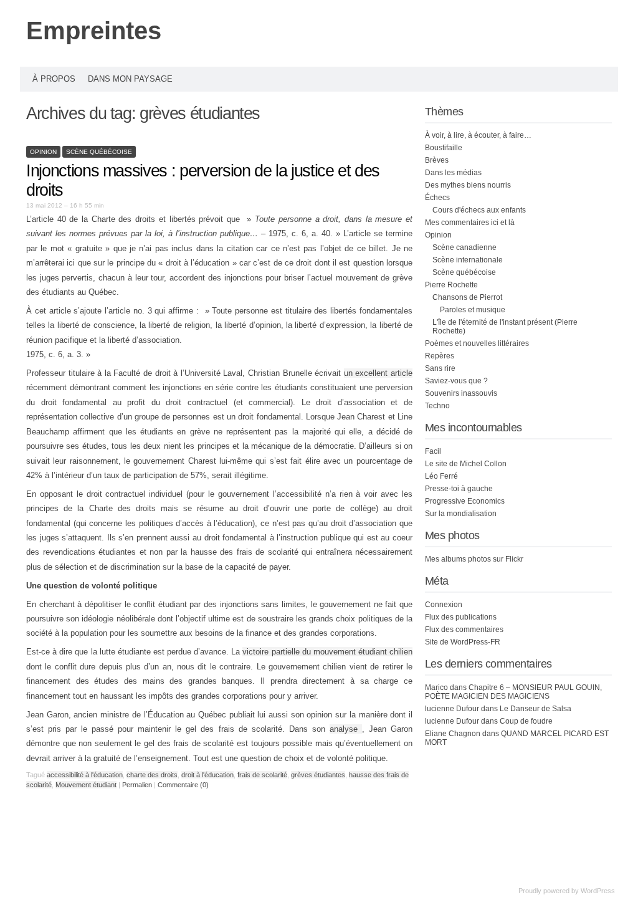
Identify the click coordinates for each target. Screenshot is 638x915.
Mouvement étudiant (86, 784)
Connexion (443, 604)
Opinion (43, 151)
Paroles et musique (472, 309)
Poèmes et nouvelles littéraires (477, 343)
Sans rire (440, 368)
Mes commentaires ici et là (470, 222)
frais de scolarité (262, 774)
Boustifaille (443, 147)
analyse (346, 729)
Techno (437, 405)
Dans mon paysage (130, 79)
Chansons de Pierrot (467, 297)
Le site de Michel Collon (466, 463)
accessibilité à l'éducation (85, 774)
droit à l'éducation (207, 774)
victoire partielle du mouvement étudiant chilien (327, 651)
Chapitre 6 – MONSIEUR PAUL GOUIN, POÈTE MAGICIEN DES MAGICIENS (513, 692)
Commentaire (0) (183, 784)
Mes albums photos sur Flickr (474, 559)
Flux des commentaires (464, 629)
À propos (53, 79)
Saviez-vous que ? (456, 380)
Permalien (138, 784)
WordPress (598, 890)
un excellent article (378, 373)
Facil (433, 451)
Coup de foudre (526, 721)
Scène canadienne (464, 247)
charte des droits (152, 774)
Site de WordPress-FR (462, 642)
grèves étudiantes (318, 774)
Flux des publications (461, 617)
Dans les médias (453, 172)
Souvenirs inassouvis (461, 393)
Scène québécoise (99, 151)
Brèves (437, 160)
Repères (439, 356)
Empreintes (93, 30)
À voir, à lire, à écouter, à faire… (478, 135)
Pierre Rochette (451, 284)
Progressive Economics (465, 501)
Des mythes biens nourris (468, 185)
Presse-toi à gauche (459, 488)
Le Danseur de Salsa (535, 708)
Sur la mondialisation (461, 513)
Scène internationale (467, 260)
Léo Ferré (441, 476)
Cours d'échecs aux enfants (479, 210)
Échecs (437, 197)
